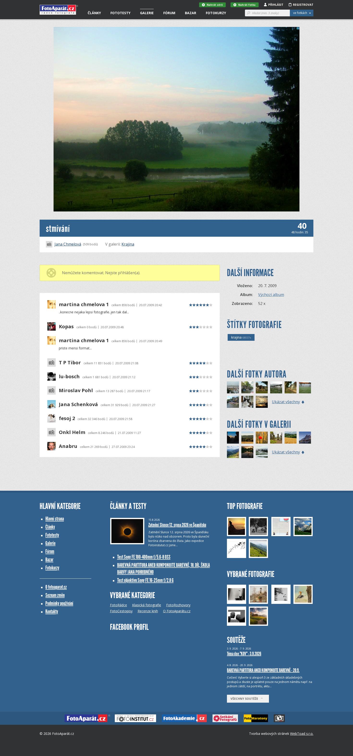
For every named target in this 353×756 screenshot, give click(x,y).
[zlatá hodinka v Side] (233, 438)
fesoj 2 (67, 418)
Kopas (66, 326)
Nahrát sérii (215, 4)
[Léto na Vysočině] (291, 438)
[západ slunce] (262, 402)
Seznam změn (55, 595)
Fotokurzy (216, 13)
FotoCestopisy (121, 611)
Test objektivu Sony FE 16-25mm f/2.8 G (145, 580)
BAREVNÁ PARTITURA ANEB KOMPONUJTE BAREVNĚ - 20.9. (263, 670)
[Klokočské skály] (247, 438)
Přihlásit (275, 5)
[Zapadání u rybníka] (247, 452)
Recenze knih (148, 611)
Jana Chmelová (68, 244)
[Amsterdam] (247, 387)
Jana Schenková (78, 404)
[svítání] (305, 387)
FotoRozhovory (178, 605)
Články (94, 13)
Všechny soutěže (245, 699)
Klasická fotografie (146, 605)
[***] (262, 452)
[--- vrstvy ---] (305, 438)
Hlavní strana (54, 518)
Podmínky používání (59, 603)
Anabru (68, 446)
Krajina (128, 244)
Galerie (147, 13)
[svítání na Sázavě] (276, 387)
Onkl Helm (72, 432)
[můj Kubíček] (247, 402)
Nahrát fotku (247, 4)
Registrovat (303, 5)
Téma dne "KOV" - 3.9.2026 (244, 654)
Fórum (169, 13)
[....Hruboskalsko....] (276, 438)
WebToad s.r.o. (301, 733)
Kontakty (51, 611)
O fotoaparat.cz (56, 587)
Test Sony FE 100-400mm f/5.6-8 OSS (143, 557)
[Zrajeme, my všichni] (262, 438)
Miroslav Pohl (76, 390)
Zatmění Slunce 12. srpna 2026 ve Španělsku (177, 525)
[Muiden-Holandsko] (262, 387)
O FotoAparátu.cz (176, 611)
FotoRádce (118, 605)
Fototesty (120, 13)
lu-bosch (69, 376)
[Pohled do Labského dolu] (233, 452)
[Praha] (233, 387)
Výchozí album (271, 294)
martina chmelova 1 (84, 304)
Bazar (190, 13)
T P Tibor (70, 363)
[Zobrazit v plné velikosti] (176, 119)
